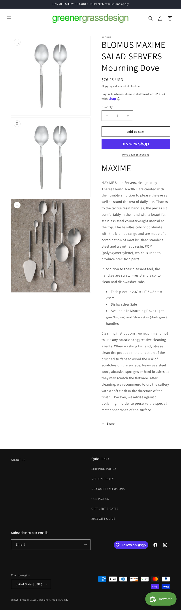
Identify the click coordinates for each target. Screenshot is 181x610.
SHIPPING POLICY (103, 469)
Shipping (107, 86)
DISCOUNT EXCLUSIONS (107, 489)
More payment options (135, 154)
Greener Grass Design (32, 599)
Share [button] (111, 423)
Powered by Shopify (56, 599)
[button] (9, 18)
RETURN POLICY (102, 479)
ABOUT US (18, 460)
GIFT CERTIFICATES (104, 509)
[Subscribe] (85, 544)
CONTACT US (100, 499)
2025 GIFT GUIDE (103, 519)
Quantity (107, 107)
